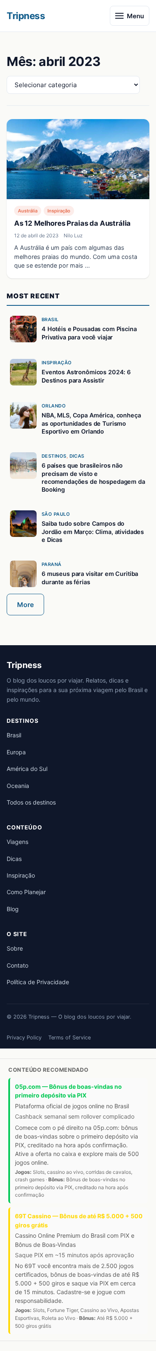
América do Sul (27, 768)
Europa (16, 752)
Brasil (50, 319)
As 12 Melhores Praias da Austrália (72, 223)
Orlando (54, 406)
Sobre (15, 948)
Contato (17, 965)
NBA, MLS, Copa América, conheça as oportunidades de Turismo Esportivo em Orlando (91, 423)
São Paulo (56, 514)
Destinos (54, 456)
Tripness (26, 15)
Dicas (76, 456)
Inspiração (58, 211)
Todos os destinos (31, 802)
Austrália (27, 211)
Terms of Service (69, 1037)
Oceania (18, 785)
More (25, 604)
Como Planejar (26, 891)
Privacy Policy (24, 1037)
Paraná (52, 564)
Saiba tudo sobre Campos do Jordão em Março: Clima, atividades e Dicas (93, 531)
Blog (13, 908)
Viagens (17, 841)
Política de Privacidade (38, 981)
